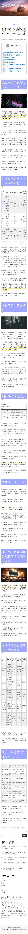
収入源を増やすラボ (14, 7)
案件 (22, 913)
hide (19, 46)
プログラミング (10, 907)
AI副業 (2, 897)
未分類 (3, 885)
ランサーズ (3, 909)
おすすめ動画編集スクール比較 (13, 68)
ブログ (2, 907)
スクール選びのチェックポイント (14, 71)
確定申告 (14, 915)
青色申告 (7, 917)
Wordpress (10, 899)
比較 (25, 913)
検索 (24, 835)
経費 (25, 915)
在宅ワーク (5, 913)
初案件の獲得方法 (10, 60)
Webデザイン (10, 897)
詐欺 (4, 917)
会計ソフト (20, 909)
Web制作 (4, 899)
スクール (4, 905)
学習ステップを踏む (10, 57)
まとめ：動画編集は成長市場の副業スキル (15, 65)
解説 (2, 917)
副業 (14, 24)
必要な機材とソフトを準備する (13, 55)
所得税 (19, 913)
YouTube (15, 899)
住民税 (24, 909)
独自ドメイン (6, 915)
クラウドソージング (6, 827)
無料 (2, 915)
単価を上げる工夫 (10, 62)
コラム (3, 880)
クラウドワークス (19, 903)
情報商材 (15, 913)
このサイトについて (15, 929)
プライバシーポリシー (6, 929)
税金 (22, 915)
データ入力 (11, 905)
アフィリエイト (21, 899)
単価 (24, 911)
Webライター (20, 897)
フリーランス (21, 905)
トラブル (15, 905)
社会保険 (19, 915)
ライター (17, 907)
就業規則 (12, 913)
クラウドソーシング (6, 901)
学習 (2, 883)
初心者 (13, 827)
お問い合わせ (23, 929)
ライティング (22, 907)
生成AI (10, 915)
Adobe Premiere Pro (18, 257)
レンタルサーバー (10, 909)
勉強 (14, 911)
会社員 (16, 909)
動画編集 (23, 827)
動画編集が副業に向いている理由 (14, 53)
